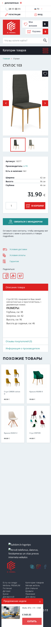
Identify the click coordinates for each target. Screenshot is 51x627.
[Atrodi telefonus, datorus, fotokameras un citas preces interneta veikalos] (26, 553)
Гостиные (7, 588)
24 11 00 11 (15, 8)
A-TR (25, 166)
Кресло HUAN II (36, 392)
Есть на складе (10, 582)
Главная (6, 58)
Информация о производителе (23, 348)
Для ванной (8, 596)
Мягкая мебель (33, 585)
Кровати (29, 591)
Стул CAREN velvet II (12, 393)
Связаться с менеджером (28, 221)
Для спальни (32, 588)
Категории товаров (35, 582)
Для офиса (30, 596)
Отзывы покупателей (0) (19, 341)
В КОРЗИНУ (37, 205)
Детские (6, 591)
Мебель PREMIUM (11, 585)
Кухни (5, 594)
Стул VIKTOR (35, 433)
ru (38, 9)
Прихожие (30, 594)
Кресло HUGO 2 (10, 433)
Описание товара (15, 287)
